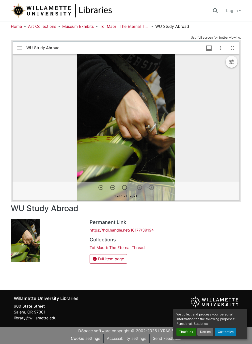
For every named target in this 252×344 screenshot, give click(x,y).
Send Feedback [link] (167, 338)
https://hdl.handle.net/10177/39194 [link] (122, 230)
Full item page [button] (110, 258)
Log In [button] (232, 10)
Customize (226, 332)
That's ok (186, 332)
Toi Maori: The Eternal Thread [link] (124, 26)
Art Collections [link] (42, 26)
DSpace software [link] (94, 330)
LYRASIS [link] (166, 330)
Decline (205, 332)
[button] (78, 10)
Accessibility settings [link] (126, 338)
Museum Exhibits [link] (78, 26)
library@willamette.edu (35, 317)
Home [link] (16, 26)
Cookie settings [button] (85, 338)
